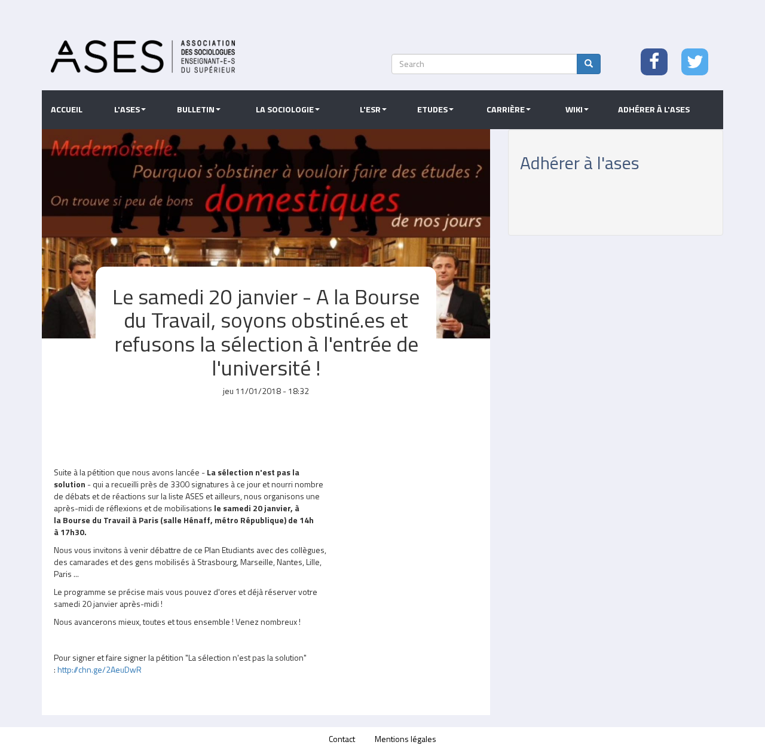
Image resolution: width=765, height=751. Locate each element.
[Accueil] (143, 56)
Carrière (505, 109)
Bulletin (196, 109)
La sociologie (285, 109)
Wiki (574, 109)
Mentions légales (405, 738)
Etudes (432, 109)
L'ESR (370, 109)
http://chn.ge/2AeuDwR (99, 669)
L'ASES (127, 109)
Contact (342, 738)
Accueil (66, 109)
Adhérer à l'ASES (654, 109)
